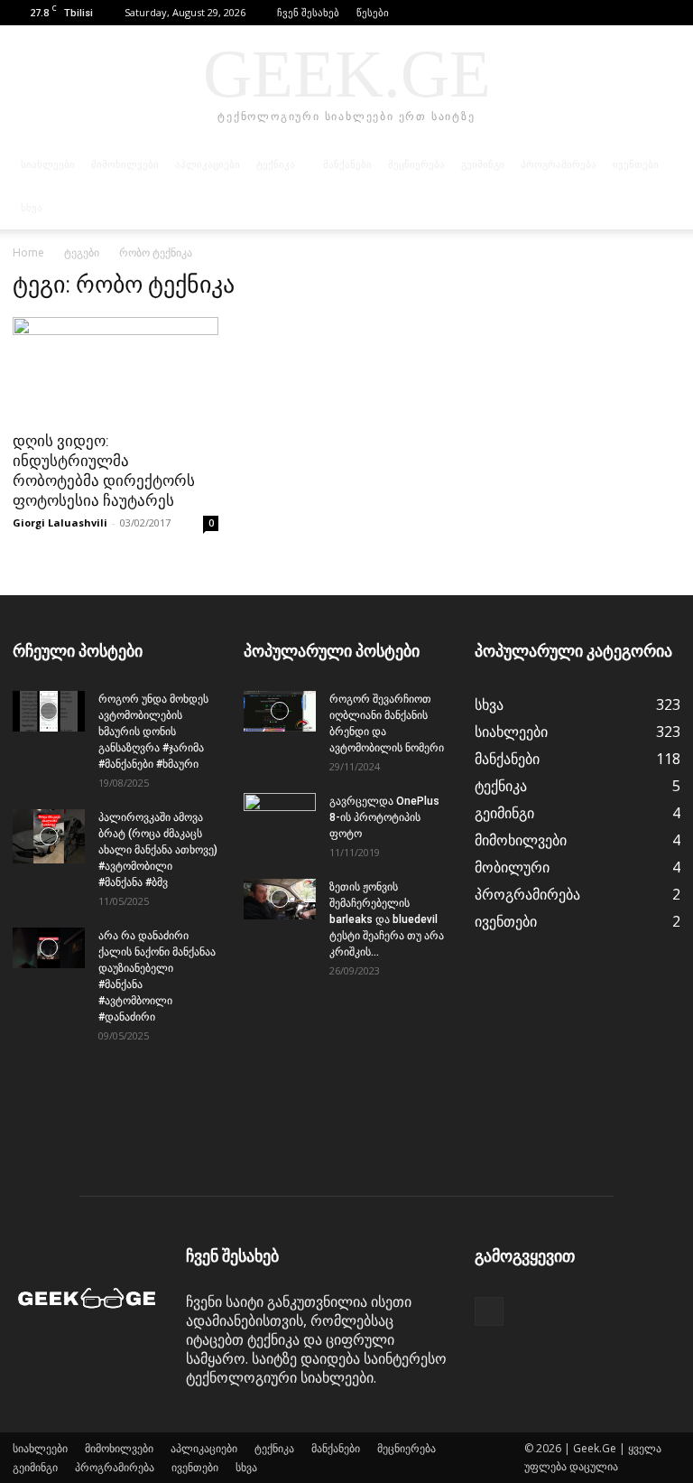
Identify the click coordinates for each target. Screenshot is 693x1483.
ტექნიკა (275, 164)
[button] (639, 12)
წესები (372, 12)
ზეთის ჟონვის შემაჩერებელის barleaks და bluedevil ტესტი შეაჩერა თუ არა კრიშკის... (386, 919)
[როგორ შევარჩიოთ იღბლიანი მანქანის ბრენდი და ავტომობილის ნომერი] (280, 711)
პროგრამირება (558, 164)
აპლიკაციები (207, 164)
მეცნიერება (416, 164)
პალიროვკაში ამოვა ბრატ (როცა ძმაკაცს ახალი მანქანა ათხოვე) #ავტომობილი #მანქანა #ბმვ (157, 850)
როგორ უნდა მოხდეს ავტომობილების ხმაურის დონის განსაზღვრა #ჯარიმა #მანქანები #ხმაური (153, 731)
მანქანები (347, 164)
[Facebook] (666, 12)
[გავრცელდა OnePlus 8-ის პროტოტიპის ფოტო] (280, 818)
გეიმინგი (482, 164)
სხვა (31, 207)
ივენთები (636, 164)
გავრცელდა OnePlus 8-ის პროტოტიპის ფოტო (384, 817)
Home (28, 252)
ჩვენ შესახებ (308, 12)
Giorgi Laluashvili (60, 522)
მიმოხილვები (125, 164)
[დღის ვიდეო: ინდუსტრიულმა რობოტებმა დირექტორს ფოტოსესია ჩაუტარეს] (115, 368)
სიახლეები (48, 164)
